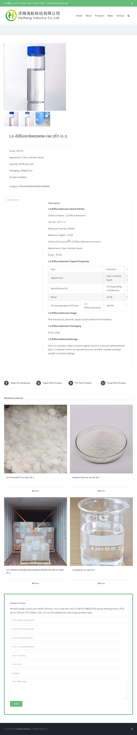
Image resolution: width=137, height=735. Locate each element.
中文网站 (8, 3)
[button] (129, 15)
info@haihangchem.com (57, 3)
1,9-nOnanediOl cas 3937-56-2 (20, 477)
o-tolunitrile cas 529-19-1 (83, 570)
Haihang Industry (23, 729)
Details (36, 491)
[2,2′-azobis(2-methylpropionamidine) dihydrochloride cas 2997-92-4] (35, 531)
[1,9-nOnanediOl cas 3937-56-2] (35, 439)
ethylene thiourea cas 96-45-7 (86, 477)
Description (13, 199)
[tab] (13, 199)
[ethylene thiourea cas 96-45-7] (101, 439)
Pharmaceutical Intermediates (34, 186)
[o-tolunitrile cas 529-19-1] (101, 531)
